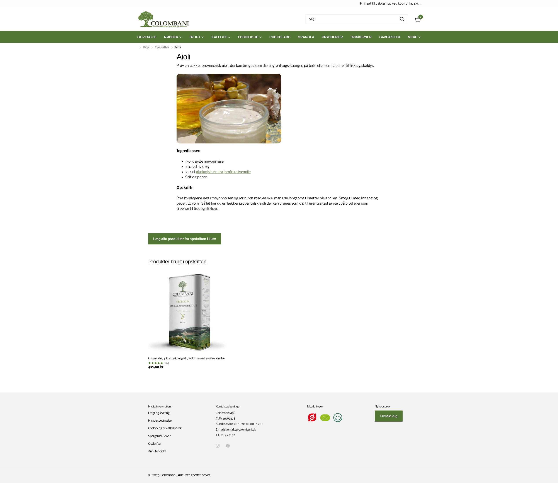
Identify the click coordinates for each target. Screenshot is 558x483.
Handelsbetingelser (160, 420)
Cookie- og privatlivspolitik (165, 428)
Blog (146, 47)
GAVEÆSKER (389, 37)
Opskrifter (162, 47)
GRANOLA (306, 37)
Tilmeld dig (388, 416)
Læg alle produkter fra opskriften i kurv (184, 239)
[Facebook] (228, 446)
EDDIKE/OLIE (248, 37)
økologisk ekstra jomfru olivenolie (223, 172)
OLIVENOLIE (147, 37)
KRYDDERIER (332, 37)
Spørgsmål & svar (159, 436)
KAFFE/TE (219, 37)
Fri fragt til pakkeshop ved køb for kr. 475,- (390, 3)
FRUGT (195, 37)
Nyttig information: (160, 406)
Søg (402, 19)
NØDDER (171, 37)
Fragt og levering (159, 413)
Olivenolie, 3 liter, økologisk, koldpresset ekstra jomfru (186, 358)
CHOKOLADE (279, 37)
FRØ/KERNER (361, 37)
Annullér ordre (157, 451)
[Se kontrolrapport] (337, 417)
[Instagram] (217, 446)
